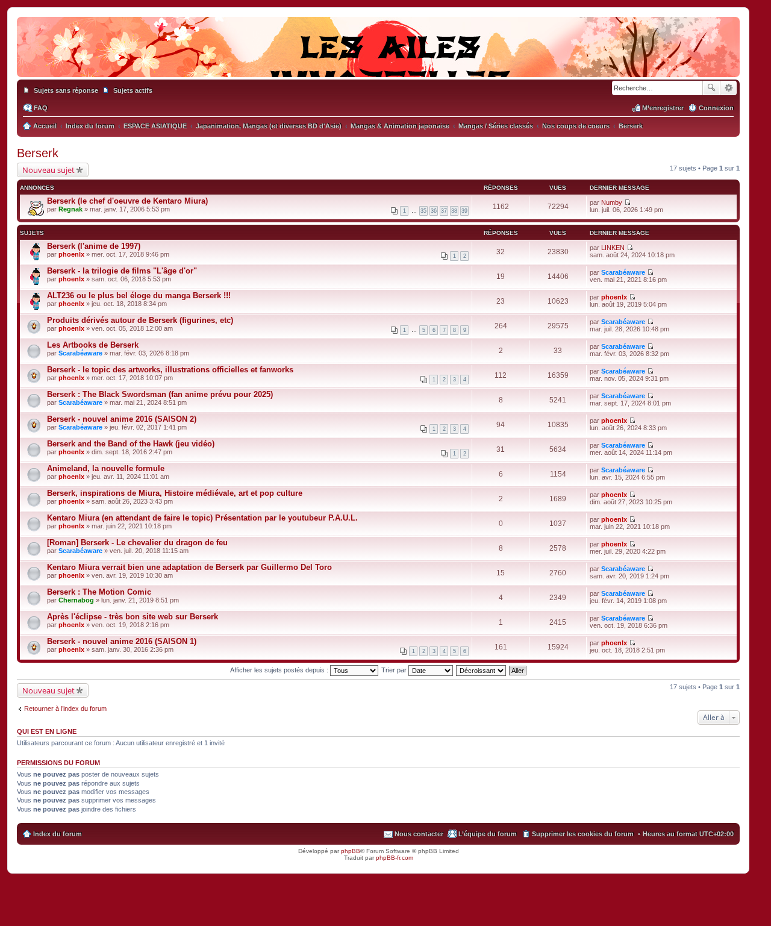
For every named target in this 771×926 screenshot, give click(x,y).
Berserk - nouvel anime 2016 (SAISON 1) (121, 641)
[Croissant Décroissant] (481, 670)
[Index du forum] (378, 65)
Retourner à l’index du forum (65, 708)
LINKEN (613, 247)
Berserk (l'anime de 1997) (93, 246)
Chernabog (76, 600)
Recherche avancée (728, 88)
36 (434, 211)
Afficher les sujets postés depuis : (280, 670)
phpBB (350, 851)
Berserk (37, 153)
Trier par (394, 670)
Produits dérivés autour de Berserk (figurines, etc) (140, 320)
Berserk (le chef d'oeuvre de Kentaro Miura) (127, 200)
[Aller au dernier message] (627, 202)
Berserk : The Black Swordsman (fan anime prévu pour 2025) (160, 394)
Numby (611, 202)
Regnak (70, 209)
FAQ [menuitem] (41, 107)
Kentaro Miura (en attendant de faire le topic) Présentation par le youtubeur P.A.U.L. (202, 517)
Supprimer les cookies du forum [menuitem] (583, 833)
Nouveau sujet (48, 169)
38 (454, 211)
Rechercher (711, 88)
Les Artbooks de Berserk (93, 344)
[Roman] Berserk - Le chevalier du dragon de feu (137, 542)
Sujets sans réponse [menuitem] (66, 90)
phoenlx (71, 254)
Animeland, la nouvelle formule (105, 468)
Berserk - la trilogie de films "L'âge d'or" (122, 270)
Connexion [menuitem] (716, 107)
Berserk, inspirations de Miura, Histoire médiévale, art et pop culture (174, 493)
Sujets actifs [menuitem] (132, 90)
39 (464, 211)
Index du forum (57, 833)
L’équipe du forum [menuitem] (487, 833)
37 (444, 211)
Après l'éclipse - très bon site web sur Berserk (132, 616)
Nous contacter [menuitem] (419, 833)
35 (423, 211)
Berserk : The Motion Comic (99, 591)
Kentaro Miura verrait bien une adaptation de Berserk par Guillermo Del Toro (189, 567)
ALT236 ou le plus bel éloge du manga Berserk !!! (139, 295)
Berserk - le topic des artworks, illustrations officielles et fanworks (170, 369)
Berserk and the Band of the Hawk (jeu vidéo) (130, 443)
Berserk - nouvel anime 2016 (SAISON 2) (121, 419)
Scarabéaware (623, 272)
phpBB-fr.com (394, 857)
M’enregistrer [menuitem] (663, 107)
